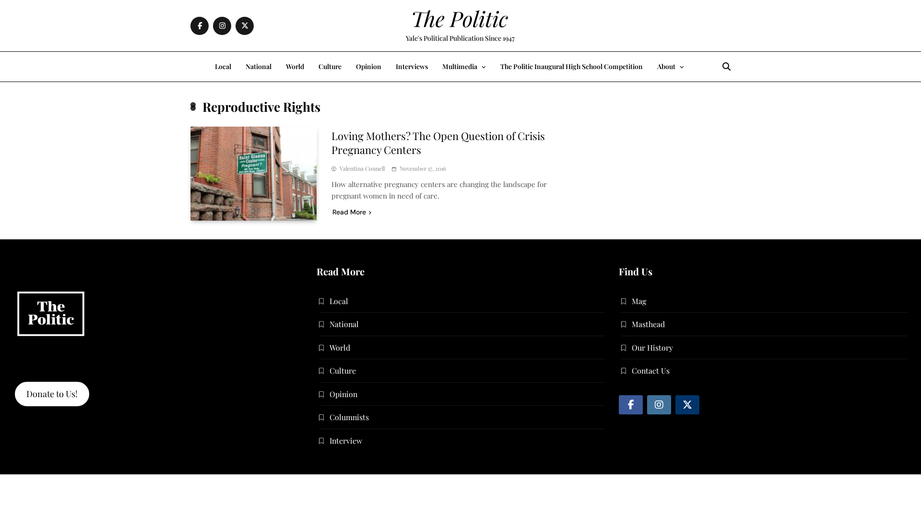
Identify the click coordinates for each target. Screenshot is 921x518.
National (259, 66)
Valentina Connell (362, 168)
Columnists (349, 417)
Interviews (412, 66)
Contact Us (651, 370)
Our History (652, 347)
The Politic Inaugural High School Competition (571, 66)
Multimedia (459, 66)
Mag (639, 301)
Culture (330, 66)
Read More (349, 212)
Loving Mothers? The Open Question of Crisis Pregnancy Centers (438, 143)
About (666, 66)
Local (223, 66)
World (295, 66)
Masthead (648, 324)
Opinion (368, 66)
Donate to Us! (52, 394)
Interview (346, 441)
